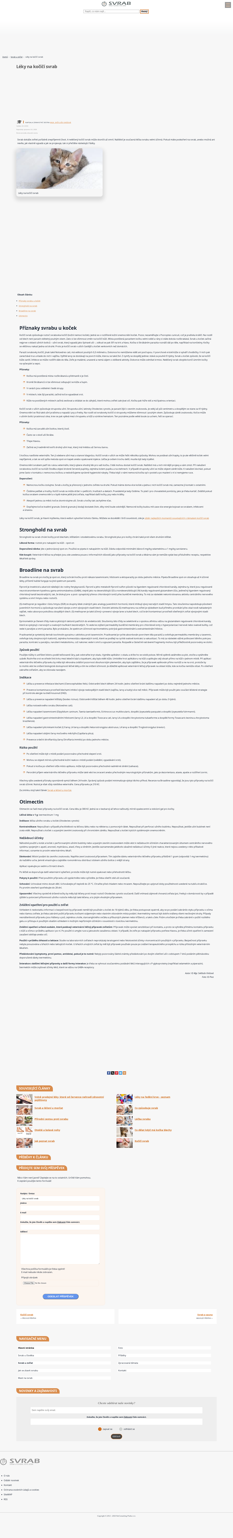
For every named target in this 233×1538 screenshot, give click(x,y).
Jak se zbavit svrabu (28, 1370)
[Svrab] (116, 6)
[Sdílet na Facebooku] (108, 1073)
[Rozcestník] (228, 5)
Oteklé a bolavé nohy (47, 1130)
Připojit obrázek (29, 1277)
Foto (120, 1347)
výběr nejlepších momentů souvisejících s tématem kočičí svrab (177, 518)
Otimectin (23, 316)
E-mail (23, 1212)
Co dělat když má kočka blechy (153, 1130)
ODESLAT (116, 1436)
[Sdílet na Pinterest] (116, 1073)
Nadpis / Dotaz (27, 1193)
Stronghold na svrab (28, 306)
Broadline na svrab (27, 311)
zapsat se (107, 1429)
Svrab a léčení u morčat (59, 790)
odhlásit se (129, 1429)
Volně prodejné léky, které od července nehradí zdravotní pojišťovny (69, 1098)
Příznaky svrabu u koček (29, 301)
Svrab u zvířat (17, 57)
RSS (6, 1499)
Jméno (23, 1203)
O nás (7, 1475)
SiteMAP (8, 1494)
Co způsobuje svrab (146, 1108)
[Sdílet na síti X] (112, 1073)
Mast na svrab (25, 1378)
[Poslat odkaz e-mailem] (120, 1073)
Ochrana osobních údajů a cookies (21, 1489)
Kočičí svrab (142, 1141)
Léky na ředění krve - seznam (152, 1097)
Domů (5, 57)
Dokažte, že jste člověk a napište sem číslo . (50, 1222)
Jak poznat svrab (45, 1141)
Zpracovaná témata (128, 1362)
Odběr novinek (11, 1480)
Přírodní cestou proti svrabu (51, 1119)
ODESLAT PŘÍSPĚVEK (61, 1296)
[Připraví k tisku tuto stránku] (124, 1073)
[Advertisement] (81, 35)
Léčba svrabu (143, 1119)
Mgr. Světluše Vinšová (60, 122)
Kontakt (122, 1370)
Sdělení (23, 1231)
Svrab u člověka (26, 1355)
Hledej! (144, 11)
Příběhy (122, 1355)
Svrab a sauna (205, 1314)
